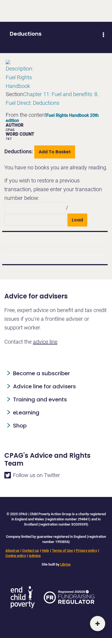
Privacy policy (86, 550)
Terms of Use (62, 550)
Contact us (30, 550)
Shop (20, 425)
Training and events (40, 399)
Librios (65, 564)
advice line (45, 341)
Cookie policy (15, 556)
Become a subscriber (41, 373)
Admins (35, 556)
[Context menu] (103, 34)
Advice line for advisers (44, 386)
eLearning (26, 412)
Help (45, 550)
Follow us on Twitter (36, 475)
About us (12, 550)
